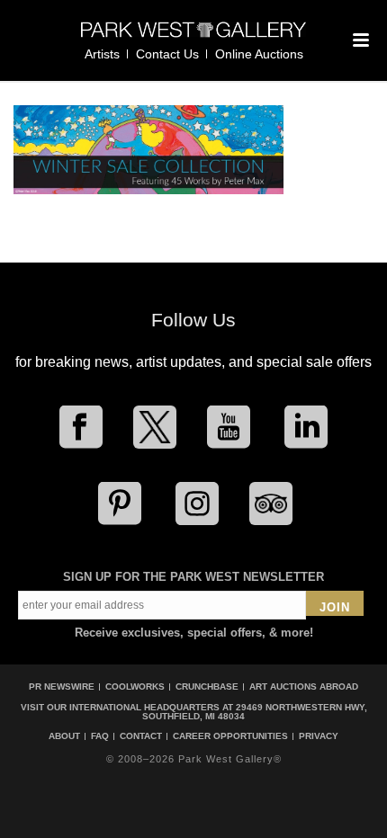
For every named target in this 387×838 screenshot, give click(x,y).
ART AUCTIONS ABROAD (303, 686)
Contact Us (167, 54)
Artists (102, 54)
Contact (141, 736)
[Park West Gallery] (193, 37)
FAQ (100, 736)
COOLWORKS (135, 686)
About (64, 736)
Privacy (318, 736)
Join (335, 607)
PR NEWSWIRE (61, 686)
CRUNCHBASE (207, 686)
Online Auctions (259, 54)
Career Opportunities (230, 736)
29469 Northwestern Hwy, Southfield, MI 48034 (254, 711)
